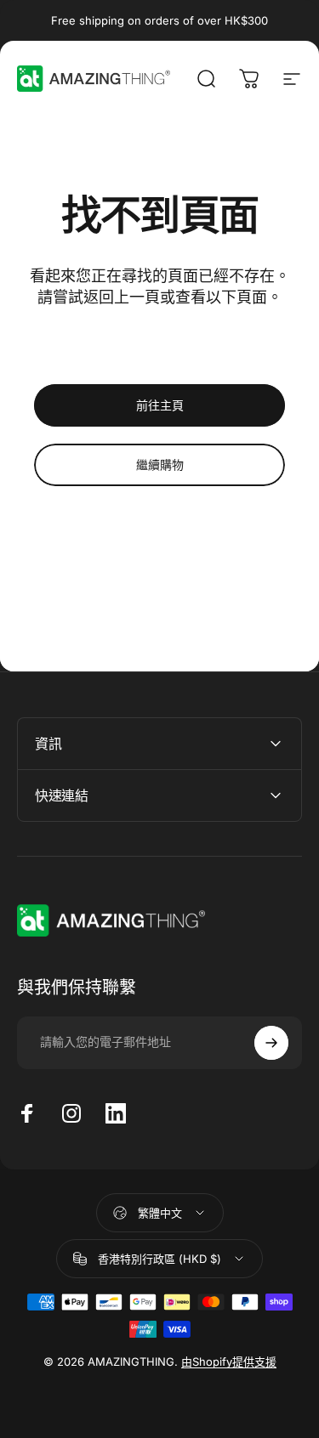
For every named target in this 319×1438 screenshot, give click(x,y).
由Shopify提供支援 (228, 1361)
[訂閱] (271, 1043)
